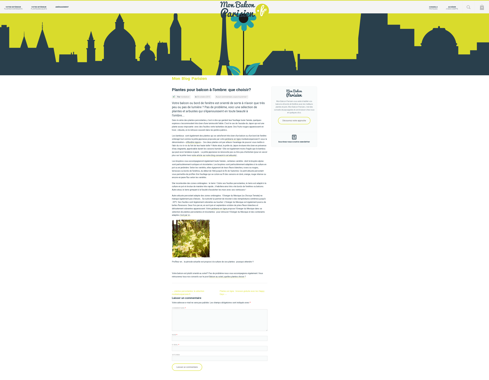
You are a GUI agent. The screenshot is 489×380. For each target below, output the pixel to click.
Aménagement (62, 7)
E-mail (175, 345)
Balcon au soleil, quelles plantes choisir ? (227, 276)
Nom (174, 335)
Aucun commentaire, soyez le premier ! (231, 97)
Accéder (452, 8)
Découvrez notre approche (294, 120)
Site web (176, 355)
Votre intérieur (39, 8)
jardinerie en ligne (233, 139)
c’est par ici (185, 215)
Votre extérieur (13, 8)
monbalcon (184, 97)
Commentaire (179, 308)
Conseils (433, 8)
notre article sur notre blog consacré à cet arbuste (214, 155)
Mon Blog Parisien (189, 78)
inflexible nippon (193, 142)
